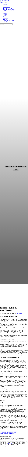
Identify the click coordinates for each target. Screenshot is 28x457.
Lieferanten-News (13, 431)
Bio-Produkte (6, 431)
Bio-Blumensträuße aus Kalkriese (7, 433)
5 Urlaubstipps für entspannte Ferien (8, 432)
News (1, 431)
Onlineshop (10, 443)
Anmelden (2, 2)
